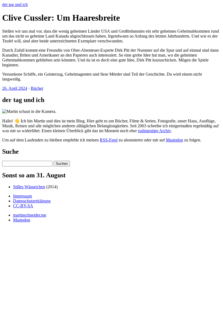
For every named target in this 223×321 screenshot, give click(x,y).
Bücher (37, 88)
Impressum (22, 196)
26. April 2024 (14, 88)
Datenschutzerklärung (32, 201)
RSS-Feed (108, 140)
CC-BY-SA (23, 205)
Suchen (62, 164)
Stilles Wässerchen (29, 186)
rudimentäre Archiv (154, 130)
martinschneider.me (29, 215)
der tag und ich (15, 4)
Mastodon (174, 140)
